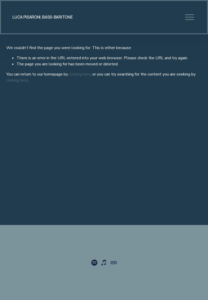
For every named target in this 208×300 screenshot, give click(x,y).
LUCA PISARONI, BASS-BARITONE (42, 17)
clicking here (80, 74)
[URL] (114, 263)
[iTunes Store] (104, 263)
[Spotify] (94, 263)
